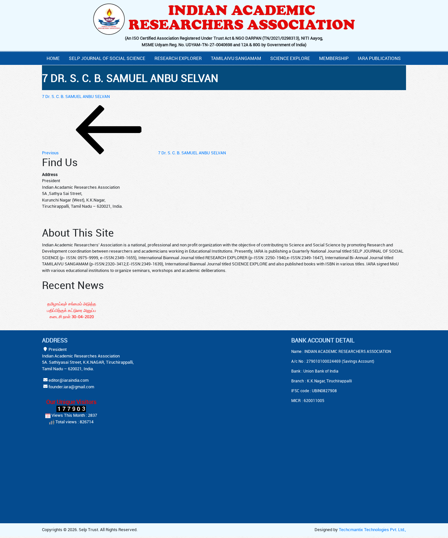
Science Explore (290, 58)
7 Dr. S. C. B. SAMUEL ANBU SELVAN (76, 96)
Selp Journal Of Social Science (107, 58)
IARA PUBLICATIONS (379, 58)
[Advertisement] (208, 378)
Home (53, 58)
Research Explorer (178, 58)
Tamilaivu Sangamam (236, 58)
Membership (334, 58)
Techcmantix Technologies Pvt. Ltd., (372, 529)
